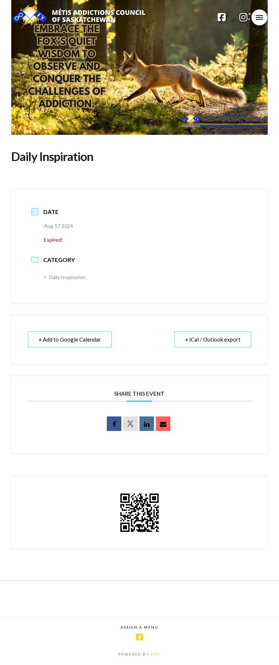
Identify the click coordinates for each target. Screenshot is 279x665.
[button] (259, 17)
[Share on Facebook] (114, 423)
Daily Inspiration (67, 277)
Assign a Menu (139, 627)
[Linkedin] (147, 423)
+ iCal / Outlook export (212, 339)
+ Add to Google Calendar (70, 339)
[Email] (163, 423)
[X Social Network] (130, 423)
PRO (155, 654)
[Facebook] (139, 637)
